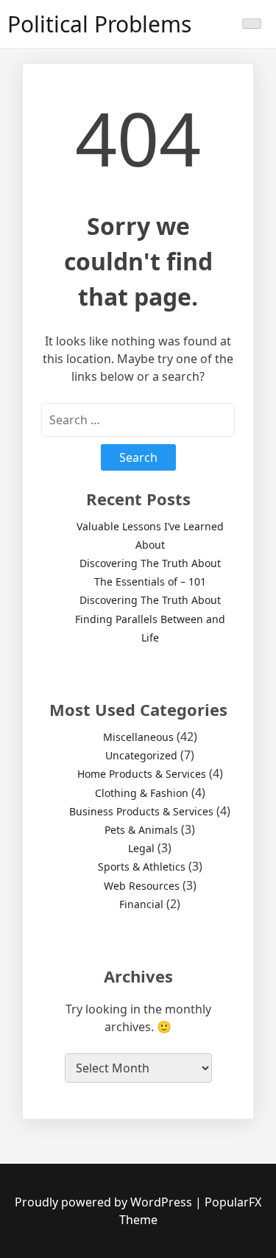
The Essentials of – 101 (150, 581)
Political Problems (99, 24)
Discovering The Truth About (150, 563)
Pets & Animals (141, 830)
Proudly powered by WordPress (105, 1202)
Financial (141, 904)
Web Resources (142, 886)
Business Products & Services (141, 811)
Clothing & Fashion (141, 793)
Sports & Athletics (141, 867)
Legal (141, 848)
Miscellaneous (138, 737)
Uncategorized (141, 755)
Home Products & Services (141, 774)
